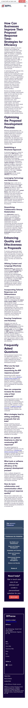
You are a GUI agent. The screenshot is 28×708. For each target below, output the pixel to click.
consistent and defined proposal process (13, 451)
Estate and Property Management (14, 547)
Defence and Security (14, 563)
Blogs (7, 651)
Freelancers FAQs (10, 648)
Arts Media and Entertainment (14, 542)
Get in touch (14, 597)
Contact (7, 656)
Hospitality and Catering (14, 550)
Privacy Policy (7, 676)
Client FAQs (8, 646)
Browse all (14, 568)
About (7, 643)
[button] (24, 6)
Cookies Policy (7, 681)
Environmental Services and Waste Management (14, 559)
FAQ (7, 654)
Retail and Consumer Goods (14, 554)
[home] (6, 5)
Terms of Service (8, 678)
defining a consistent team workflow (13, 377)
